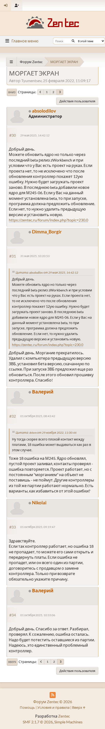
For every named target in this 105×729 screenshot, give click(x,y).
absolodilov (44, 111)
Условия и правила (53, 707)
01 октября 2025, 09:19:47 (37, 526)
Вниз (11, 92)
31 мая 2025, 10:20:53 (35, 256)
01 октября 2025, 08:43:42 (37, 416)
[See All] (11, 62)
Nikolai (39, 502)
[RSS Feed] (53, 695)
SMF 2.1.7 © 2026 (38, 721)
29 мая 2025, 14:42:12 (35, 135)
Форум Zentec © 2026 (52, 701)
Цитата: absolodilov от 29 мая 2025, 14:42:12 (47, 272)
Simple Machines (68, 721)
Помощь (27, 707)
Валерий (42, 391)
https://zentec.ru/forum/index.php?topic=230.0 (48, 220)
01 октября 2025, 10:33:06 (37, 615)
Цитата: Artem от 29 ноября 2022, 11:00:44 (46, 432)
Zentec (64, 716)
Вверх (12, 662)
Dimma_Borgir (47, 231)
